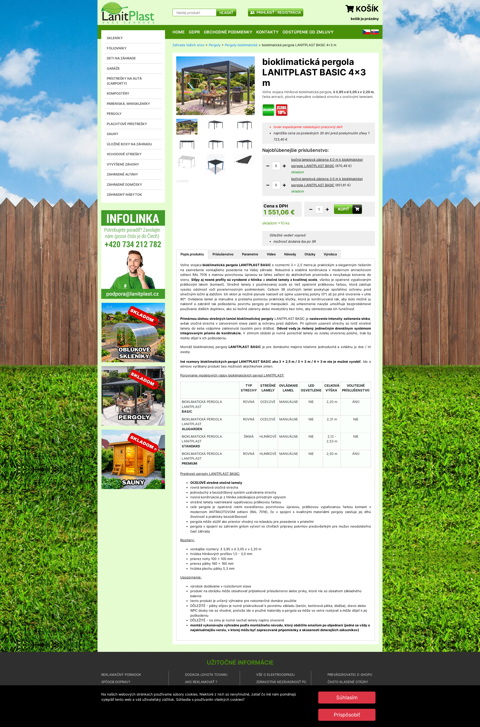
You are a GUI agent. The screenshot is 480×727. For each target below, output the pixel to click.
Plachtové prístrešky (127, 124)
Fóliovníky (116, 48)
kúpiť (343, 209)
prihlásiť (265, 12)
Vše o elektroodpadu (275, 675)
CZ (365, 32)
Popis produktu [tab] (192, 254)
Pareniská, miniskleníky (128, 104)
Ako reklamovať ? (201, 682)
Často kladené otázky (348, 682)
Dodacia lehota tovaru (206, 675)
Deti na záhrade (121, 58)
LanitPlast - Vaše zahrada (127, 13)
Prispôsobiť (347, 715)
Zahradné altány (122, 174)
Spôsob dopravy (115, 682)
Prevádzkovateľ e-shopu (350, 675)
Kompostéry (118, 93)
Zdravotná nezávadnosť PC (281, 682)
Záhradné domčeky (124, 184)
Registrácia (289, 12)
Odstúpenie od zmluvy (308, 31)
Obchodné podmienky (228, 31)
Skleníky (115, 38)
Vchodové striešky (124, 154)
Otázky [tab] (309, 254)
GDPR (194, 31)
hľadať (226, 12)
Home (178, 31)
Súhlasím (347, 698)
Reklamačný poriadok (121, 675)
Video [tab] (271, 254)
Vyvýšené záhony (123, 164)
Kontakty (267, 31)
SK (373, 32)
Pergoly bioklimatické (241, 45)
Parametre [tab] (250, 254)
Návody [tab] (290, 254)
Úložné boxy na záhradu (129, 144)
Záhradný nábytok (124, 194)
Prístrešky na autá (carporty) (124, 80)
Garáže (113, 68)
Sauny (112, 134)
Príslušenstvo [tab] (223, 254)
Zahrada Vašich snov (188, 45)
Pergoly (114, 114)
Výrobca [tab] (330, 254)
